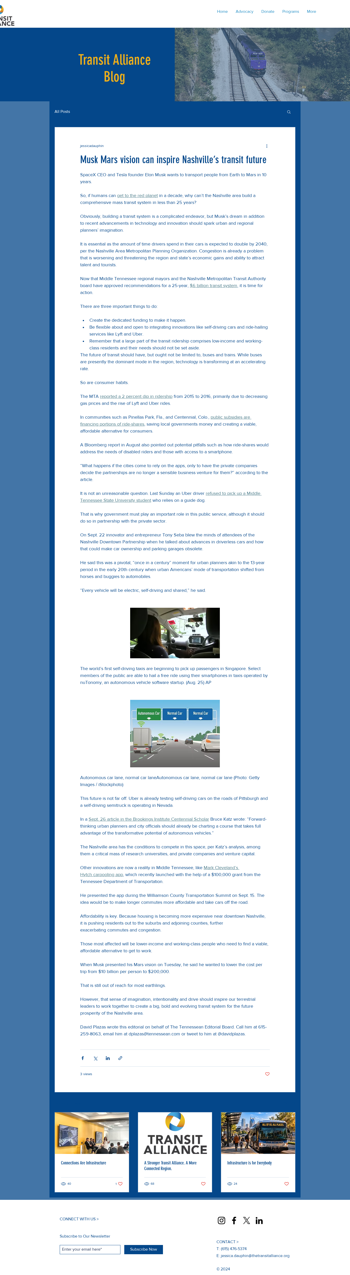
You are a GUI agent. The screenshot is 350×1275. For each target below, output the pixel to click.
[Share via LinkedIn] (107, 1058)
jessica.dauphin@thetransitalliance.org (255, 1255)
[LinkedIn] (259, 1220)
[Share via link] (120, 1058)
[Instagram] (222, 1220)
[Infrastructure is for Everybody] (258, 1133)
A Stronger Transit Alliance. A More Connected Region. (170, 1165)
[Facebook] (234, 1220)
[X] (247, 1220)
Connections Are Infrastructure (83, 1163)
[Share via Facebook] (82, 1058)
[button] (288, 112)
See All (289, 1103)
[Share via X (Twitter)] (95, 1058)
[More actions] (267, 146)
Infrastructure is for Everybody (249, 1163)
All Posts (62, 111)
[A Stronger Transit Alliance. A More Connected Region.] (175, 1133)
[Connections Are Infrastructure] (92, 1133)
